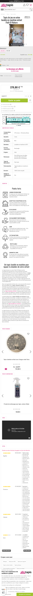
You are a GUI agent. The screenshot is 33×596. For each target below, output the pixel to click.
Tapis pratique (18, 565)
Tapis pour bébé (20, 568)
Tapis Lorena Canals (7, 565)
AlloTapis (3, 14)
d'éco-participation (19, 91)
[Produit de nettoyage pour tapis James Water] (16, 387)
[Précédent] (6, 35)
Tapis (8, 14)
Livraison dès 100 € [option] (16, 1)
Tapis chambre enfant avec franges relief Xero (16, 359)
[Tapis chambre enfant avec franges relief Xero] (16, 343)
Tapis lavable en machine (9, 568)
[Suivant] (26, 35)
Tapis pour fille (12, 561)
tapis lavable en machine (14, 303)
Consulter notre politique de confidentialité (11, 585)
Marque (5, 561)
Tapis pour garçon (22, 561)
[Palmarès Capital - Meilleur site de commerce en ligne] (16, 119)
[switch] (3, 593)
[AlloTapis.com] (8, 5)
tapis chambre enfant (10, 291)
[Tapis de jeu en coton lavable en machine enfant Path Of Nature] (10, 44)
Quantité (4, 96)
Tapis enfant (13, 14)
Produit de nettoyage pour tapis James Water (16, 404)
